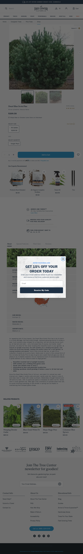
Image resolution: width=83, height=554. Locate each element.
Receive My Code (41, 290)
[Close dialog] (63, 259)
